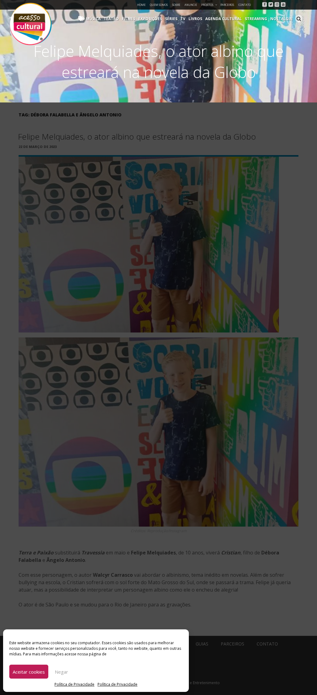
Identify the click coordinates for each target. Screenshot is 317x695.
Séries (171, 18)
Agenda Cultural (223, 18)
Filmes (128, 18)
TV (182, 18)
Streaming (256, 18)
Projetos (207, 5)
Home (141, 5)
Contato (244, 5)
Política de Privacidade (74, 684)
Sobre (176, 5)
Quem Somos (159, 5)
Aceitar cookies (29, 672)
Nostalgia (281, 18)
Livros (195, 18)
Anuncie (191, 5)
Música (93, 18)
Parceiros (227, 5)
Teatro (111, 18)
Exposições (150, 18)
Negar (61, 672)
